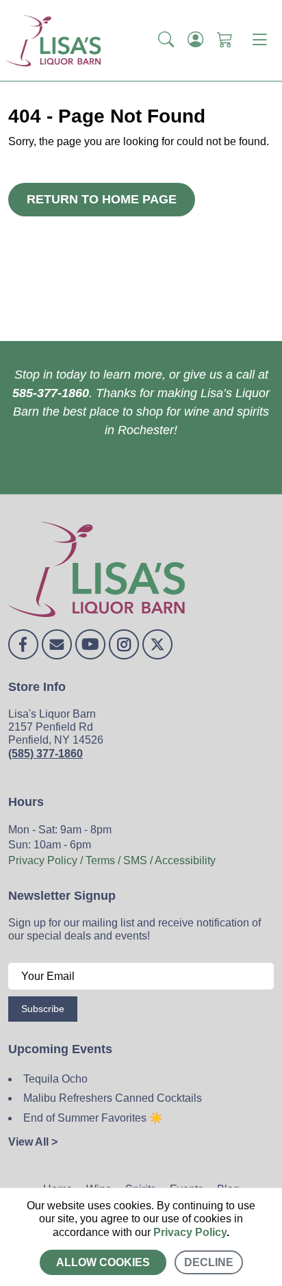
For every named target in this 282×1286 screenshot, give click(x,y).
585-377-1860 (50, 393)
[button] (166, 40)
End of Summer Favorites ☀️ (93, 1118)
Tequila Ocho (55, 1079)
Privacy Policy (190, 1232)
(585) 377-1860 (45, 753)
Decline (208, 1262)
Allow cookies (103, 1262)
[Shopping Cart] (225, 40)
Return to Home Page (102, 199)
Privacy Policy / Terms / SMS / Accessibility (112, 860)
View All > (32, 1142)
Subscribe (42, 1008)
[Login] (195, 40)
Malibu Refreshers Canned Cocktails (112, 1098)
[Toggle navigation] (259, 40)
